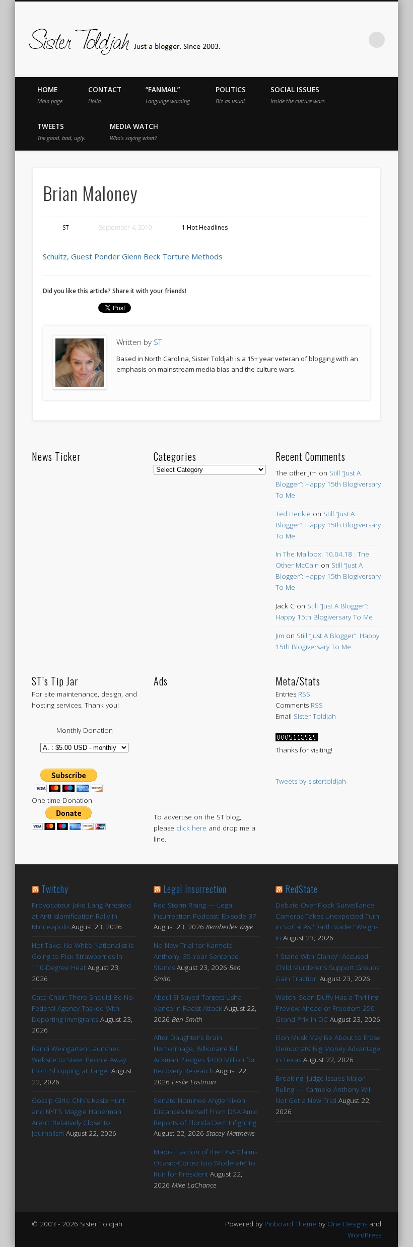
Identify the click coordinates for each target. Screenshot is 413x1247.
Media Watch (134, 132)
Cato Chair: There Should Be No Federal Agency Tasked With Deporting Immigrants (82, 1008)
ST (65, 227)
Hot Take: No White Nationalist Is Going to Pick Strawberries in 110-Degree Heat (82, 956)
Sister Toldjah (315, 716)
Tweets (61, 132)
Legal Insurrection (195, 888)
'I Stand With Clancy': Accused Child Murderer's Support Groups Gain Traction (327, 967)
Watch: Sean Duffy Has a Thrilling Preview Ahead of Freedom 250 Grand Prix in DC (327, 1008)
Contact (104, 95)
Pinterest (314, 40)
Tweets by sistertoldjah (311, 781)
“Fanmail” (168, 95)
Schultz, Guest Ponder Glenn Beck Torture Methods (133, 256)
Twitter (293, 40)
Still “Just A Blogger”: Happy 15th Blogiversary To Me (328, 484)
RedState (301, 888)
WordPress (364, 1234)
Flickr (335, 40)
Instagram (356, 40)
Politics (231, 95)
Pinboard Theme (290, 1223)
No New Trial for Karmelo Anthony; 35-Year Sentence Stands (196, 956)
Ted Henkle (293, 513)
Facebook (271, 40)
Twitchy (54, 888)
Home (50, 95)
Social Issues (298, 95)
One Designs (347, 1223)
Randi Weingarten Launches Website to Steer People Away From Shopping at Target (79, 1059)
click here (191, 828)
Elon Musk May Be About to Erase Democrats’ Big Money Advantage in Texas (328, 1048)
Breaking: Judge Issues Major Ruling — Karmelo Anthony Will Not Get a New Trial (324, 1089)
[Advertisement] (206, 739)
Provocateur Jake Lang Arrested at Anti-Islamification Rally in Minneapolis (81, 916)
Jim (280, 635)
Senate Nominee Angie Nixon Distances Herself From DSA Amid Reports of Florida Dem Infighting (206, 1111)
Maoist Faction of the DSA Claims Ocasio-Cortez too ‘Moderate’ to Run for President (205, 1163)
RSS (304, 694)
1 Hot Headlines (205, 227)
